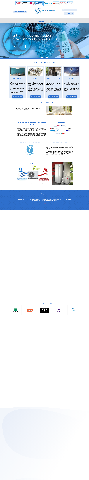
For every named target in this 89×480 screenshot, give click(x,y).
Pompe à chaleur (24, 19)
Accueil (15, 19)
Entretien (45, 19)
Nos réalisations (62, 19)
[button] (20, 12)
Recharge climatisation (35, 19)
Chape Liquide (72, 19)
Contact (50, 21)
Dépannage (53, 19)
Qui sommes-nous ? (41, 21)
